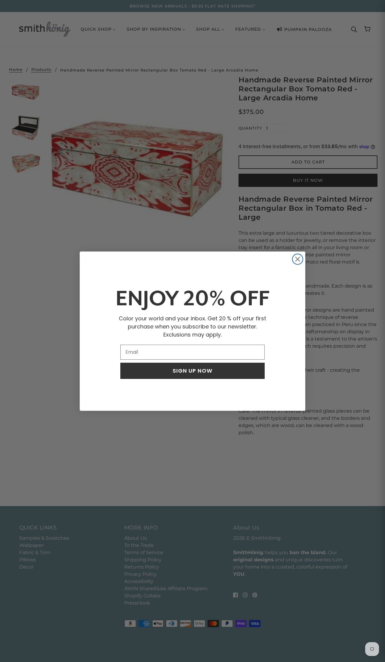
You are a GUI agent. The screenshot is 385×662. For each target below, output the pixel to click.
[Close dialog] (297, 259)
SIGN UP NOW (192, 370)
